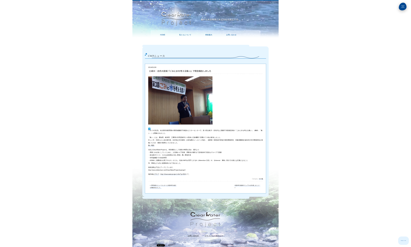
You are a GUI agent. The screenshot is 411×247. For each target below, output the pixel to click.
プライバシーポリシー (214, 236)
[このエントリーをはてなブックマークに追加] (149, 128)
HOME (162, 35)
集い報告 (151, 145)
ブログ (156, 174)
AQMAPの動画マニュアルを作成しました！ (247, 185)
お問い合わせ (231, 35)
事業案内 (208, 35)
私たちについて (185, 35)
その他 (261, 179)
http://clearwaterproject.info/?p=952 (172, 174)
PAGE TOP (403, 240)
